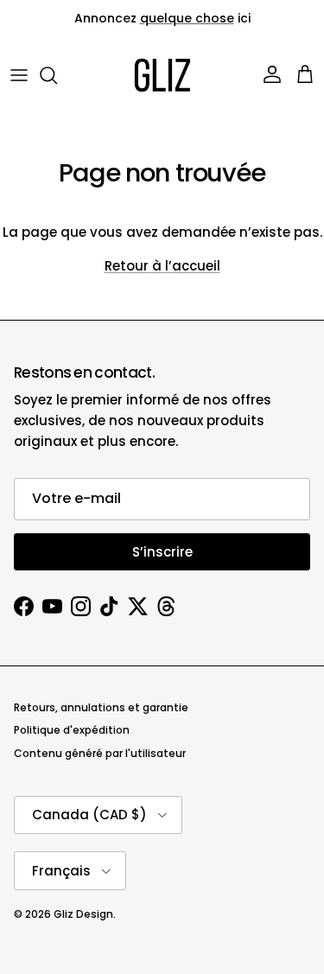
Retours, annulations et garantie (101, 707)
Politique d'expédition (72, 730)
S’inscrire (162, 552)
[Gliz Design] (162, 75)
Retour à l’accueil (162, 266)
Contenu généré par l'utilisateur (100, 753)
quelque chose (187, 18)
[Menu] (19, 75)
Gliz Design (83, 914)
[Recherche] (57, 75)
